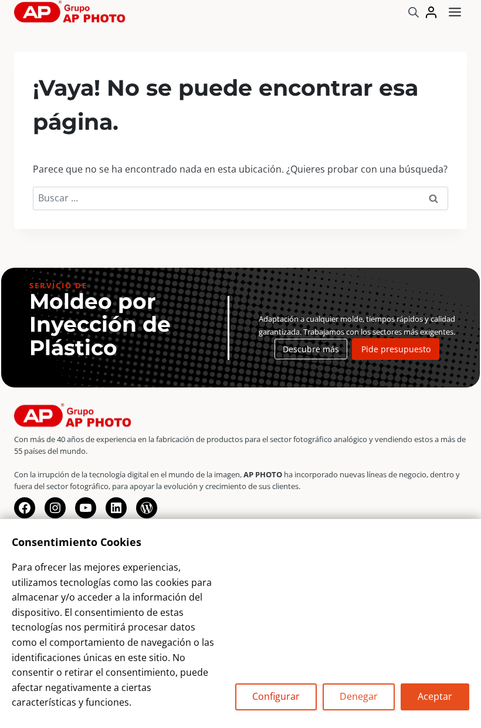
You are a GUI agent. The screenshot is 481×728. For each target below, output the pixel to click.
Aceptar (435, 696)
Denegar (359, 696)
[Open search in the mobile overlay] (413, 12)
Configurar (276, 696)
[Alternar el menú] (455, 12)
